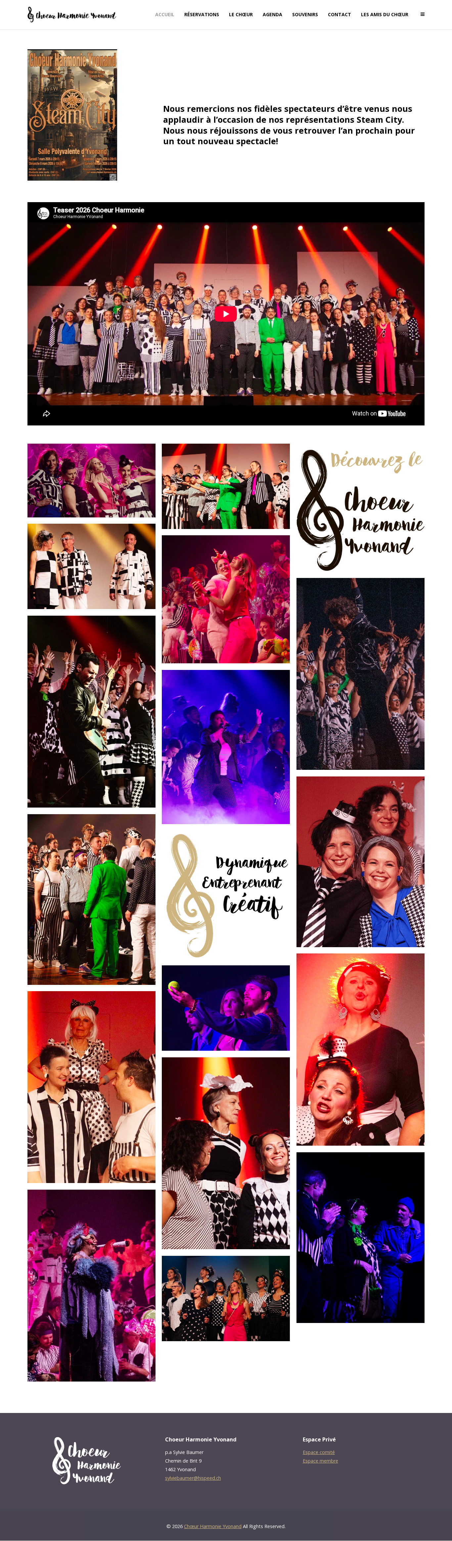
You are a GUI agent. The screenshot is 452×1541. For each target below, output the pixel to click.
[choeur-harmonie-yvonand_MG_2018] (226, 1298)
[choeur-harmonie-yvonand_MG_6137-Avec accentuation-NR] (226, 747)
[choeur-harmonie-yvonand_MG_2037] (91, 899)
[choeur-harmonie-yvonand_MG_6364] (91, 712)
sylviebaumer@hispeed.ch (193, 1478)
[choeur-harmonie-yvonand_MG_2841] (226, 599)
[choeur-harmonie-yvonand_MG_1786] (91, 566)
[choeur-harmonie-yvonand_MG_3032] (360, 1237)
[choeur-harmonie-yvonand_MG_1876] (226, 1153)
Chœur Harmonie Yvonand (213, 1526)
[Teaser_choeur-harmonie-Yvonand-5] (360, 508)
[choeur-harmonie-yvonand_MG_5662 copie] (360, 861)
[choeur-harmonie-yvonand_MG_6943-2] (91, 1286)
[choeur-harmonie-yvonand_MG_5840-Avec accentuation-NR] (91, 480)
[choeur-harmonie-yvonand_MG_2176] (360, 1049)
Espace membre (320, 1461)
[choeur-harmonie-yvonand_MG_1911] (226, 486)
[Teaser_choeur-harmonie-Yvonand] (226, 895)
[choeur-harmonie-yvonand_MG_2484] (226, 1008)
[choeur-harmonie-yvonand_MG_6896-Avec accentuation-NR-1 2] (360, 674)
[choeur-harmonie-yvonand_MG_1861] (91, 1087)
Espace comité (319, 1452)
